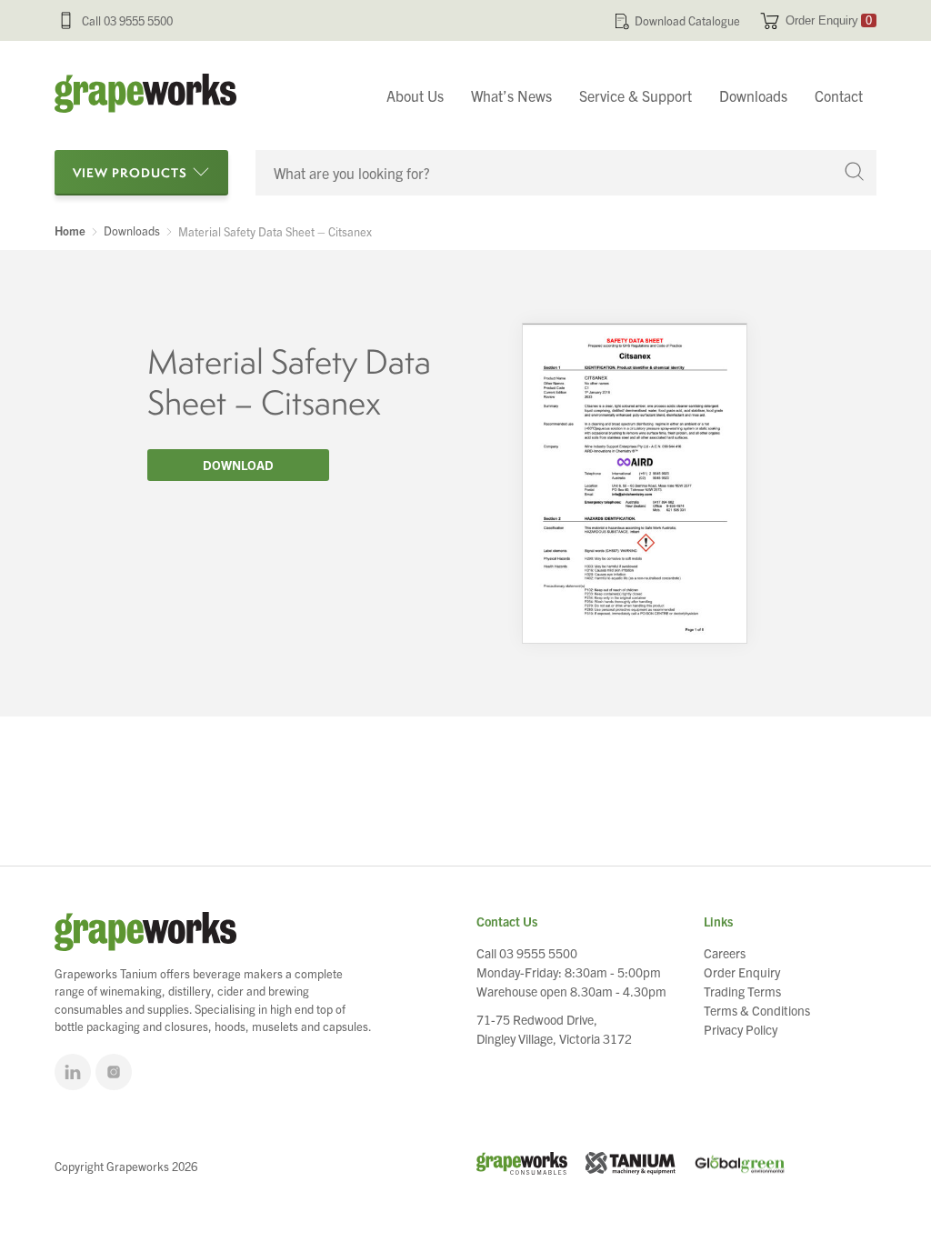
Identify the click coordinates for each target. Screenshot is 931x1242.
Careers (725, 953)
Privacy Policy (740, 1029)
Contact (839, 95)
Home (70, 231)
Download (238, 464)
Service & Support (635, 95)
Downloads (753, 95)
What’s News (511, 95)
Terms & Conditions (757, 1010)
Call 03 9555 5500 (127, 20)
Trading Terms (742, 991)
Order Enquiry (829, 20)
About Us (415, 95)
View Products (130, 172)
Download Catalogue (687, 20)
